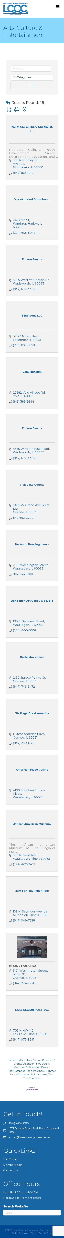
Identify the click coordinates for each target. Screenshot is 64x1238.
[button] (8, 102)
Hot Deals (42, 1063)
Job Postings (35, 1070)
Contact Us (10, 1170)
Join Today (10, 1159)
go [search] (33, 85)
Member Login (12, 1164)
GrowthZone (45, 1233)
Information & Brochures (31, 1074)
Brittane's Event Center (22, 965)
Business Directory (20, 1060)
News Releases (43, 1060)
